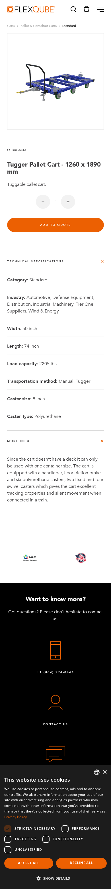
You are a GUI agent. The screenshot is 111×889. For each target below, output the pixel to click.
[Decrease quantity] (43, 202)
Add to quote (55, 225)
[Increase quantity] (68, 202)
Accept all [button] (28, 863)
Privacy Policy (15, 816)
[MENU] (98, 9)
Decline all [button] (81, 862)
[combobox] (97, 772)
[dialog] (55, 827)
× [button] (104, 772)
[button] (73, 9)
